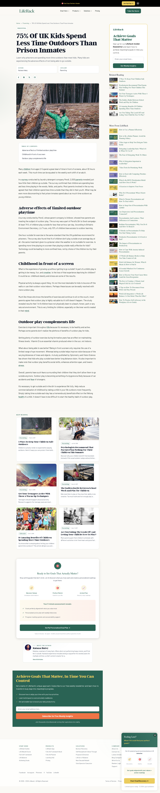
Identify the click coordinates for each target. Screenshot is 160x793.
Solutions (87, 11)
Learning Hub (50, 757)
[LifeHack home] (27, 11)
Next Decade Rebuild (82, 760)
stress (21, 365)
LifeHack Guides (24, 749)
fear (32, 379)
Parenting (26, 23)
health (21, 397)
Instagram (30, 772)
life (48, 327)
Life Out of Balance (82, 757)
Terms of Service (110, 781)
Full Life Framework (25, 755)
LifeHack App (50, 749)
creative (47, 272)
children (26, 169)
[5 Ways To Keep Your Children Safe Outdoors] (36, 426)
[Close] (137, 3)
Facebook (22, 772)
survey (25, 179)
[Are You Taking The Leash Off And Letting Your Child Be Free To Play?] (79, 516)
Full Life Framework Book (54, 752)
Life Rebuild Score (25, 752)
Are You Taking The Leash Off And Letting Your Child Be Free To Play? (78, 533)
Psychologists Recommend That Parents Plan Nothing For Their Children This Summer (77, 450)
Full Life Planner (51, 755)
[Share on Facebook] (18, 77)
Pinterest (39, 772)
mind (27, 310)
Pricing (97, 11)
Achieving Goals (24, 760)
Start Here (63, 11)
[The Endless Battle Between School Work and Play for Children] (79, 472)
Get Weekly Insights (128, 66)
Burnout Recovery (81, 749)
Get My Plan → (128, 3)
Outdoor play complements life (34, 158)
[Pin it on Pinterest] (24, 77)
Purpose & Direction (82, 755)
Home (18, 23)
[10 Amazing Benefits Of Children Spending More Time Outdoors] (36, 519)
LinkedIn (56, 772)
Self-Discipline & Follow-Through (86, 752)
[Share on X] (29, 77)
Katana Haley (23, 70)
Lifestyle (23, 533)
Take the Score (133, 11)
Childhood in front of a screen (33, 154)
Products (75, 11)
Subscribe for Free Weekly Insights (57, 716)
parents (79, 179)
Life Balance (23, 757)
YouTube (49, 772)
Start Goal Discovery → (139, 781)
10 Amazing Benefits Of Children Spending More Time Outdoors (35, 538)
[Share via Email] (35, 77)
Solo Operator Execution (84, 763)
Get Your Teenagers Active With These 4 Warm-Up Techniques (34, 494)
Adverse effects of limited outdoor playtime (39, 150)
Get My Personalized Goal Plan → (57, 628)
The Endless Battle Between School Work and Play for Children (78, 489)
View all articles (38, 659)
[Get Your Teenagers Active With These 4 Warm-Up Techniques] (36, 475)
